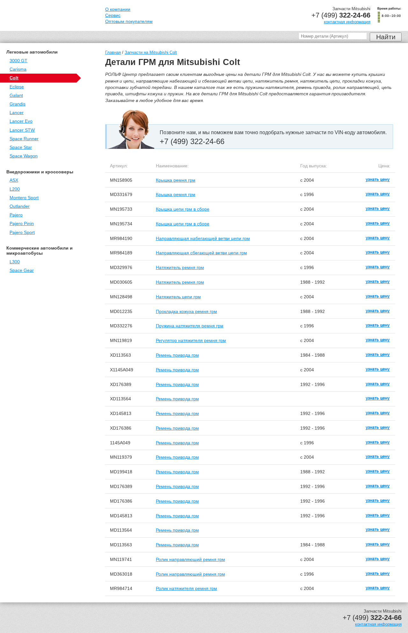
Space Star (21, 147)
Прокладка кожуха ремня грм (186, 311)
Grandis (18, 104)
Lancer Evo (21, 121)
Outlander (20, 206)
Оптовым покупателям (129, 21)
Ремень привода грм (177, 355)
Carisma (18, 69)
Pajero (16, 215)
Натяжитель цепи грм (178, 296)
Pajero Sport (22, 232)
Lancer (17, 112)
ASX (14, 180)
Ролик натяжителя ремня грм (186, 588)
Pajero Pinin (22, 223)
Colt (14, 78)
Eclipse (17, 86)
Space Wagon (24, 156)
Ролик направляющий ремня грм (190, 559)
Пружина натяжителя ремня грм (189, 325)
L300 (15, 261)
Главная (113, 52)
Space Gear (22, 270)
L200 (15, 189)
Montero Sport (24, 197)
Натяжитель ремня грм (180, 267)
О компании (117, 9)
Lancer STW (22, 130)
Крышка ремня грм (175, 180)
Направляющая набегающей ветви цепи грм (203, 238)
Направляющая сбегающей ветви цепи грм (201, 252)
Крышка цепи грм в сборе (182, 209)
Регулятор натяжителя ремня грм (191, 340)
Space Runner (24, 138)
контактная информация (347, 21)
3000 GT (18, 60)
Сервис (112, 15)
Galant (16, 95)
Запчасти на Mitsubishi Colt (151, 52)
